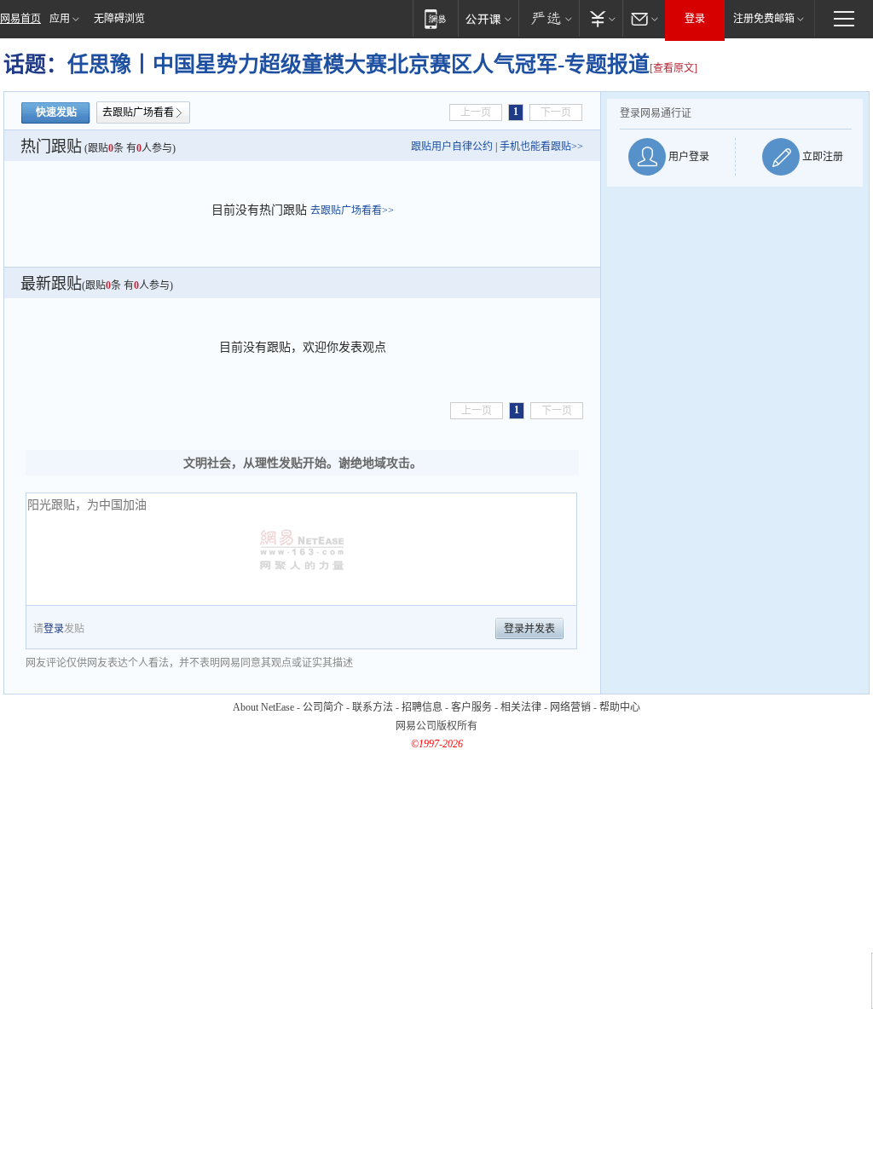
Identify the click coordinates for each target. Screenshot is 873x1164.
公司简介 (323, 707)
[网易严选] (548, 18)
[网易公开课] (488, 18)
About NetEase (263, 707)
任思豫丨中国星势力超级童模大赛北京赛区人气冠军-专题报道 (358, 64)
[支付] (600, 18)
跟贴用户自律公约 (452, 147)
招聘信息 (422, 707)
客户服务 (471, 707)
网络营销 (570, 707)
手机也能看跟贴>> (541, 147)
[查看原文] (673, 68)
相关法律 (520, 707)
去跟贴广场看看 (138, 112)
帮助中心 (619, 707)
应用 (59, 19)
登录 (695, 19)
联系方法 (372, 707)
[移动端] (435, 18)
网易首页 (20, 19)
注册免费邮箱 (764, 19)
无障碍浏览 (119, 19)
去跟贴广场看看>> (352, 210)
